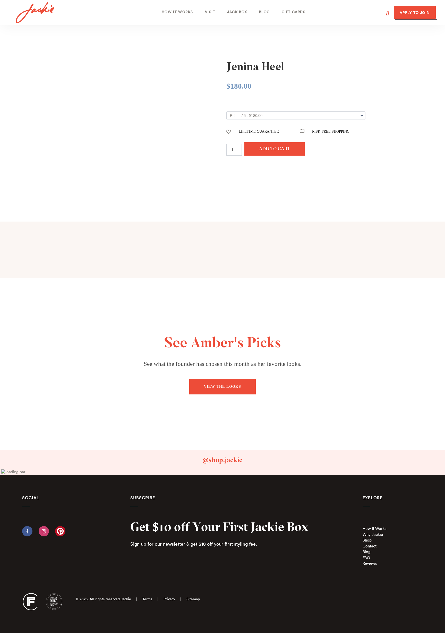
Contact (369, 546)
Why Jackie (373, 535)
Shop (367, 540)
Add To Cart (274, 148)
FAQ (366, 558)
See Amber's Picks (222, 344)
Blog (367, 552)
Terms (147, 599)
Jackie (126, 599)
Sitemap (193, 599)
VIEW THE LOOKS (222, 387)
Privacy (169, 599)
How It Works (375, 529)
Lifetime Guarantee (259, 131)
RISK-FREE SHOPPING (330, 131)
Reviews (370, 564)
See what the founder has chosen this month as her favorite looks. (223, 364)
